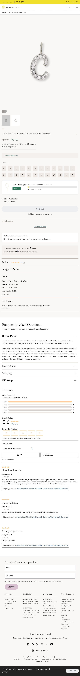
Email (8, 568)
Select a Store (9, 202)
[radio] (4, 168)
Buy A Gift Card (27, 617)
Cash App (64, 615)
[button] (6, 433)
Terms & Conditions (49, 608)
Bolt (62, 613)
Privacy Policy (57, 581)
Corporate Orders (49, 615)
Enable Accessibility (72, 2)
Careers (7, 606)
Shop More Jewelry (67, 622)
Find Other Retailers (28, 615)
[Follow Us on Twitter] (37, 645)
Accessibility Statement (44, 657)
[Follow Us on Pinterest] (42, 645)
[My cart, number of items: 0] (73, 7)
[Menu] (77, 7)
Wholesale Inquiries (49, 613)
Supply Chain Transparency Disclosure (65, 626)
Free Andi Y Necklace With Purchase (12, 12)
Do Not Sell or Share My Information (54, 659)
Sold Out (40, 209)
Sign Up (11, 587)
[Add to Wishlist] (75, 134)
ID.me (62, 617)
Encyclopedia (65, 619)
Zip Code (9, 576)
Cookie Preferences (31, 659)
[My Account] (70, 7)
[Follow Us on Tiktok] (47, 645)
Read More (5, 294)
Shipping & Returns (49, 606)
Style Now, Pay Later (67, 610)
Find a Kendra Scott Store (30, 612)
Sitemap (17, 659)
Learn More (6, 308)
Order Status (47, 599)
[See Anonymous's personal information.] (11, 474)
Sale (3, 128)
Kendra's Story (9, 599)
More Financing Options (9, 147)
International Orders (49, 610)
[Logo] (12, 7)
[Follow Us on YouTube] (51, 645)
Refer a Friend (9, 608)
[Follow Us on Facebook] (33, 645)
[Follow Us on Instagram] (28, 645)
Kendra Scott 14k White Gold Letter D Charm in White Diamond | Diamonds (42, 489)
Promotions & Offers (67, 599)
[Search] (66, 7)
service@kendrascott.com (31, 610)
